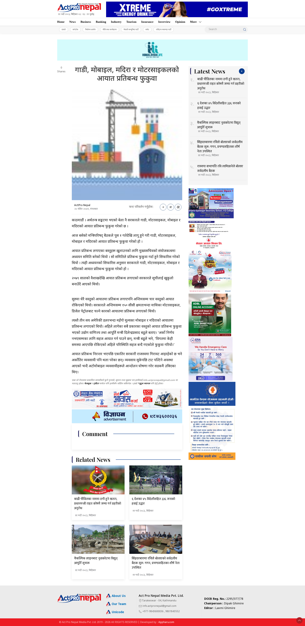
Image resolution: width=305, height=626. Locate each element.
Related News (93, 459)
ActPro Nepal (82, 205)
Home (60, 21)
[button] (299, 620)
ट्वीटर (96, 383)
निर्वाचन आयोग (90, 29)
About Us (118, 596)
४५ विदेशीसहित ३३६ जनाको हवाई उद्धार (153, 501)
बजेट (147, 29)
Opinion (180, 21)
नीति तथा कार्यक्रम (110, 29)
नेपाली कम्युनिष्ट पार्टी (131, 29)
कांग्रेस (75, 29)
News (72, 21)
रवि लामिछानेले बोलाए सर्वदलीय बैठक (220, 169)
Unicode (117, 612)
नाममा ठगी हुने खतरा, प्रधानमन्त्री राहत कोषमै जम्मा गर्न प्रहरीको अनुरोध (97, 503)
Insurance (147, 21)
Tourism (131, 21)
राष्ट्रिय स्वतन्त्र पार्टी (163, 29)
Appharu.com (166, 622)
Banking (101, 21)
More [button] (193, 21)
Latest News (209, 71)
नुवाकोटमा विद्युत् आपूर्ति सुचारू (96, 561)
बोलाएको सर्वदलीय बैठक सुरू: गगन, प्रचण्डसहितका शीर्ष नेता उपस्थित (156, 563)
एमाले (64, 29)
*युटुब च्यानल (144, 383)
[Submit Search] (244, 29)
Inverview (164, 21)
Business (86, 21)
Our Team (118, 604)
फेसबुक (87, 383)
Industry (116, 21)
